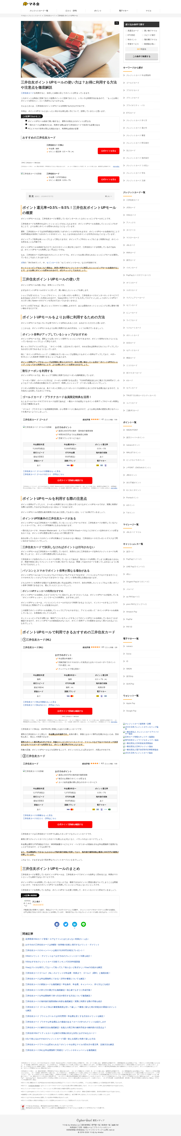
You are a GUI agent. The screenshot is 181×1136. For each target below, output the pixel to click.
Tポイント (130, 512)
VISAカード (131, 215)
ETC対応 (131, 35)
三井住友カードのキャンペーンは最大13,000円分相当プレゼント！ (55, 950)
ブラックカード (132, 98)
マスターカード (132, 237)
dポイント (130, 505)
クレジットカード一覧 (39, 10)
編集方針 (115, 1125)
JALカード (130, 245)
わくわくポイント (133, 490)
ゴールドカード (132, 83)
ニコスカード (131, 365)
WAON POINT (132, 430)
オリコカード (131, 282)
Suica (128, 654)
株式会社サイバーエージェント (68, 1108)
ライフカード (131, 320)
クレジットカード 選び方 (136, 128)
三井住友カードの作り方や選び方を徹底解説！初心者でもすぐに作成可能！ (58, 990)
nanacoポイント (133, 445)
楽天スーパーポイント (135, 437)
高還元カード (133, 30)
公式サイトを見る (108, 151)
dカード (129, 380)
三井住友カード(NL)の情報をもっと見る (39, 702)
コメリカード (131, 403)
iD (127, 661)
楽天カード (131, 260)
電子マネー (123, 10)
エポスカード (131, 290)
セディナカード (132, 350)
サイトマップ (97, 1130)
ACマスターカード (134, 373)
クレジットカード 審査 (135, 135)
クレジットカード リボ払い (137, 165)
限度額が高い (149, 44)
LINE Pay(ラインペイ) (135, 566)
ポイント (98, 10)
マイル (148, 10)
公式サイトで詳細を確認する (70, 480)
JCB (23, 262)
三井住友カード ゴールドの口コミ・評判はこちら (43, 474)
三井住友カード (49, 16)
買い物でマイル (150, 30)
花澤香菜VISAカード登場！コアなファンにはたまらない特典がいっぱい (57, 939)
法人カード (131, 150)
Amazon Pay (131, 612)
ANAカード (131, 252)
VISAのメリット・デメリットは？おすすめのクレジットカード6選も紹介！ (58, 956)
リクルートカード (133, 328)
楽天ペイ (130, 551)
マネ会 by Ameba (34, 1085)
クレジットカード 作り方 (136, 120)
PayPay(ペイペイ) (133, 559)
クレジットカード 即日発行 (137, 143)
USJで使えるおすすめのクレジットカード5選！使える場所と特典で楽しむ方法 (60, 1039)
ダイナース (131, 230)
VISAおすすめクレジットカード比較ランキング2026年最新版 (52, 961)
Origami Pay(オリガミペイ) (137, 581)
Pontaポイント (132, 497)
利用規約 (73, 1127)
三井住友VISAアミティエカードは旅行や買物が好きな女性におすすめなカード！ (61, 1033)
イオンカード (131, 267)
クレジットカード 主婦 (135, 180)
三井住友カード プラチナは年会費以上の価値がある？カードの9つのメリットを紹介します (65, 1022)
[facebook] (56, 924)
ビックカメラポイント (135, 460)
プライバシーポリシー (102, 1127)
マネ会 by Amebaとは (71, 1125)
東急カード (131, 358)
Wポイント (132, 39)
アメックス (131, 222)
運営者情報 (85, 1125)
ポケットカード (132, 335)
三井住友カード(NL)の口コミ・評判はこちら (41, 705)
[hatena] (74, 924)
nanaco (129, 646)
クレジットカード (34, 16)
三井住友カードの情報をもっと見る (38, 815)
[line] (83, 924)
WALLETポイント (133, 452)
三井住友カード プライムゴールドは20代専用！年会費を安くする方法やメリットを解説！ (65, 1016)
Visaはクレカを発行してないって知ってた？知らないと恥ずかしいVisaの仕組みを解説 (63, 967)
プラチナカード (132, 90)
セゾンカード (52, 262)
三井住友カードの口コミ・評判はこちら (39, 818)
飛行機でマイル (150, 39)
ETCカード (131, 113)
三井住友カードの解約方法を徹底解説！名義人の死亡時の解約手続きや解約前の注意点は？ (65, 1027)
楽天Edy (129, 676)
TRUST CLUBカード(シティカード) (141, 395)
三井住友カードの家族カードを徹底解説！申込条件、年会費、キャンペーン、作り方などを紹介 (67, 984)
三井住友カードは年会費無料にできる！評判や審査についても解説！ (55, 978)
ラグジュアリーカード (135, 298)
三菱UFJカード (132, 410)
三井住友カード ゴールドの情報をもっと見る (41, 471)
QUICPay (130, 684)
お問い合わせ (109, 1130)
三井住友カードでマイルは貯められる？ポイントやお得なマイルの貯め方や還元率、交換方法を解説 (69, 1044)
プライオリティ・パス (135, 105)
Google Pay (131, 711)
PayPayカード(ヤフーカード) (138, 275)
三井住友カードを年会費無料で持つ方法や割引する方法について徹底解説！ (58, 995)
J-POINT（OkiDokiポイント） (139, 467)
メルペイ (130, 589)
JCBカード (130, 207)
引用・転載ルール (85, 1127)
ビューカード (131, 313)
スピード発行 (149, 35)
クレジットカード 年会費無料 (138, 75)
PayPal (129, 619)
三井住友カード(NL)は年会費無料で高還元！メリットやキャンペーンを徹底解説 (60, 1050)
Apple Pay (130, 703)
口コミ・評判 (71, 10)
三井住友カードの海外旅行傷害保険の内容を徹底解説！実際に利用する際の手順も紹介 (63, 1001)
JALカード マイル (133, 532)
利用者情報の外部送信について (78, 1130)
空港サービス (133, 44)
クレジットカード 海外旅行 (137, 158)
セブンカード (131, 388)
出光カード (131, 343)
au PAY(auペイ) (132, 596)
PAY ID (129, 627)
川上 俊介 (36, 901)
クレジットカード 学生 (135, 173)
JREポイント (131, 475)
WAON (129, 669)
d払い (128, 574)
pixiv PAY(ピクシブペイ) (136, 604)
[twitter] (65, 924)
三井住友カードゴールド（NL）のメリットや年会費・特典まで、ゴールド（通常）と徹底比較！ (68, 973)
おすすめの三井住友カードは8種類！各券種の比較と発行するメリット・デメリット (62, 944)
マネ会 (23, 16)
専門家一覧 (95, 1125)
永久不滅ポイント (133, 482)
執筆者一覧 (106, 1125)
